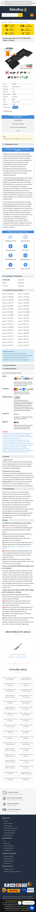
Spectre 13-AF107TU (7, 336)
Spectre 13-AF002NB (23, 303)
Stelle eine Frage (8, 111)
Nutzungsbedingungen (9, 833)
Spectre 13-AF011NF (7, 318)
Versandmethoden (8, 858)
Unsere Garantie (8, 823)
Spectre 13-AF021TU (23, 324)
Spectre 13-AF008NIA (23, 312)
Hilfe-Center (7, 843)
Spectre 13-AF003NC (7, 309)
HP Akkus (10, 22)
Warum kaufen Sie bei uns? (11, 828)
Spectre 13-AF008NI (7, 312)
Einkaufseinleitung (8, 845)
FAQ (5, 841)
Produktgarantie (8, 825)
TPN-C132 (5, 286)
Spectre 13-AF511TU (23, 342)
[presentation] (18, 117)
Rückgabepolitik (8, 850)
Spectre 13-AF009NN (7, 315)
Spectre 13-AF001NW (23, 300)
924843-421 (21, 286)
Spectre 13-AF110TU (23, 336)
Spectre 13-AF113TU (7, 339)
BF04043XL (21, 283)
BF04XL (4, 283)
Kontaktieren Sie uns (9, 869)
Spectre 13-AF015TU (7, 321)
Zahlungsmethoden (9, 861)
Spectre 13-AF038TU (23, 327)
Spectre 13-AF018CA (23, 321)
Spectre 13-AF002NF (7, 306)
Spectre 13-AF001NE (23, 297)
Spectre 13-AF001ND (7, 297)
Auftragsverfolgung (8, 856)
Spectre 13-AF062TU (23, 330)
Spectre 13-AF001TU (7, 303)
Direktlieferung (7, 863)
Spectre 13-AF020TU (7, 324)
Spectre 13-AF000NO (23, 294)
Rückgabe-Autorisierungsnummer (12, 871)
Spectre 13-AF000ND (7, 294)
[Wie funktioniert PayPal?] (27, 892)
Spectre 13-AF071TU (7, 333)
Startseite (4, 22)
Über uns (6, 821)
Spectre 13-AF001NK (7, 300)
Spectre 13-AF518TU (23, 345)
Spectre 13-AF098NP (23, 333)
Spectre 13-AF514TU (7, 345)
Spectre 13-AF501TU (23, 339)
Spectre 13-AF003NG (23, 309)
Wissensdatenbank (9, 848)
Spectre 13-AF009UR (23, 315)
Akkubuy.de (17, 896)
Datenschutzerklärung (9, 830)
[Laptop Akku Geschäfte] (18, 11)
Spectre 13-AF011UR (23, 318)
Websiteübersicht (8, 835)
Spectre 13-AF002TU (23, 306)
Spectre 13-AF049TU (7, 330)
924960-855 (21, 280)
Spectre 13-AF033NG (7, 327)
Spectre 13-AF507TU (7, 342)
